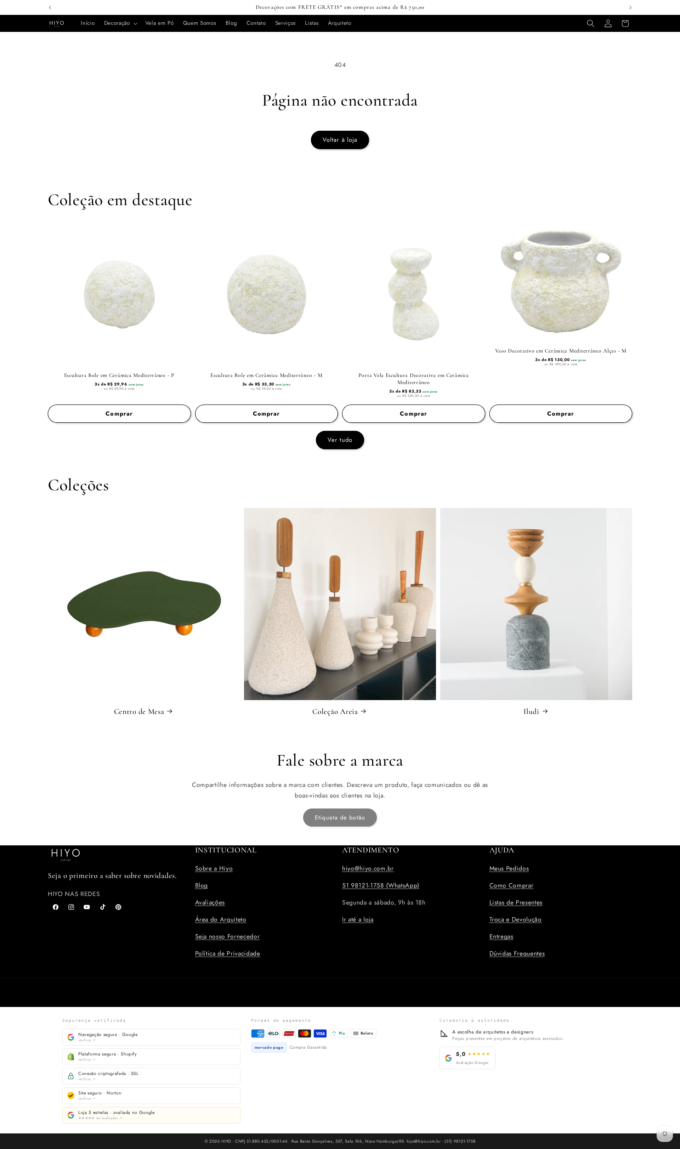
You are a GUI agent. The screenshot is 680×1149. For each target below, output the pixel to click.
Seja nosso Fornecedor (227, 936)
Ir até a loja (358, 919)
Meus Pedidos (509, 868)
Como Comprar (511, 885)
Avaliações (210, 902)
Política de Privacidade (227, 953)
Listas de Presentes (516, 902)
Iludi (531, 711)
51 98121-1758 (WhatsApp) (380, 885)
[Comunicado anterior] (50, 7)
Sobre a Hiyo (214, 868)
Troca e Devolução (515, 919)
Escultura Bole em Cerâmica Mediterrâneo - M (266, 375)
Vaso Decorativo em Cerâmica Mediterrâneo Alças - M (561, 351)
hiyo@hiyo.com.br (368, 868)
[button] (120, 23)
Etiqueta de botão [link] (340, 817)
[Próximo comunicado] (630, 7)
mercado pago (269, 1047)
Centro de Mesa (139, 711)
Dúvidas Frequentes (517, 953)
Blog (201, 885)
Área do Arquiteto (220, 919)
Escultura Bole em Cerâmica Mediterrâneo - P (119, 375)
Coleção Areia (335, 711)
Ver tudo (340, 439)
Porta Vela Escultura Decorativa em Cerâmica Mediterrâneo (413, 378)
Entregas (501, 936)
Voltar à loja (340, 139)
